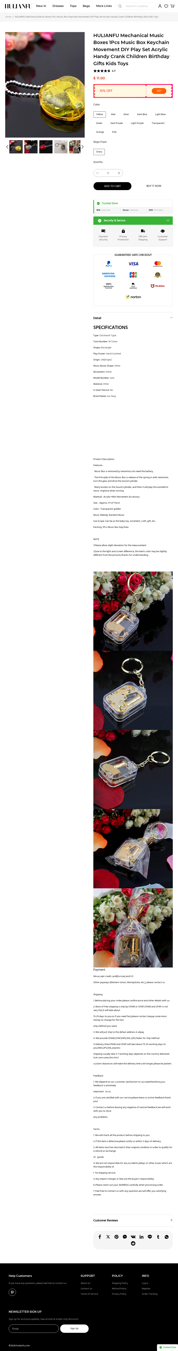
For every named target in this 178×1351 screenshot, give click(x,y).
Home (8, 17)
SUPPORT (88, 1276)
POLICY (117, 1276)
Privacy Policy (119, 1294)
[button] (7, 147)
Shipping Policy (120, 1283)
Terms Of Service (89, 1294)
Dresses (58, 6)
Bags (86, 6)
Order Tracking (149, 1294)
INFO (145, 1276)
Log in (145, 1283)
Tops (73, 6)
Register (146, 1289)
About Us (85, 1283)
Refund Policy (119, 1289)
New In (41, 6)
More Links (104, 6)
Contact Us (86, 1289)
